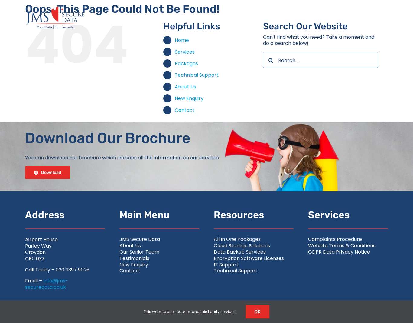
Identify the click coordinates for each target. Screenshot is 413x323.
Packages (186, 63)
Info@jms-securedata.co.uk (46, 284)
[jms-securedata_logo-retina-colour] (55, 8)
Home (182, 40)
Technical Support (197, 75)
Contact (185, 110)
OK (257, 312)
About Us (185, 86)
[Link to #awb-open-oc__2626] (375, 17)
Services (185, 51)
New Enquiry (189, 98)
